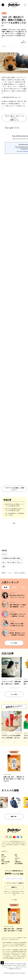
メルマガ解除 (14, 899)
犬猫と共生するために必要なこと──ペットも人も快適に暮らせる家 (14, 505)
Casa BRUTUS (18, 963)
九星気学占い (18, 861)
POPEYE (12, 963)
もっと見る (14, 643)
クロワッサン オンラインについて (9, 937)
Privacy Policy (17, 968)
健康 (3, 854)
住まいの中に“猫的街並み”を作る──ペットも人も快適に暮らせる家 (14, 509)
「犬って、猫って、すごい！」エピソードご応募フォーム (14, 118)
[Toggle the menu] (3, 4)
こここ (13, 967)
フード (3, 858)
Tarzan (14, 965)
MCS (17, 967)
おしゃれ (4, 856)
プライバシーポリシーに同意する (15, 883)
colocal (19, 965)
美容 (16, 854)
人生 (16, 860)
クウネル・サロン (8, 967)
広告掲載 (11, 968)
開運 (3, 860)
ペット (4, 554)
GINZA (24, 963)
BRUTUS (7, 963)
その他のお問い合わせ (14, 939)
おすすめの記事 (5, 861)
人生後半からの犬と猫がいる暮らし (11, 558)
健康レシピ (4, 863)
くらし (4, 13)
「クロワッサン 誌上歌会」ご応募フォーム (14, 488)
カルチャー (17, 858)
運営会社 (20, 937)
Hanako (4, 965)
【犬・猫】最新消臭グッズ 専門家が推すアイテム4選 (14, 514)
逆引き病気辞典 (19, 863)
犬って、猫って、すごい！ (14, 562)
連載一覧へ (14, 816)
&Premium (9, 965)
